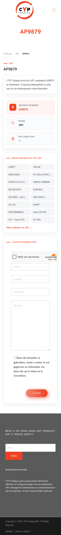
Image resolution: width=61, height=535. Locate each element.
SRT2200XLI (39, 197)
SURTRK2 (38, 189)
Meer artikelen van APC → (19, 227)
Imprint (9, 531)
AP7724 (11, 205)
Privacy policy (23, 531)
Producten (7, 54)
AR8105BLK (14, 174)
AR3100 (36, 167)
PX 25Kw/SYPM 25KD (43, 174)
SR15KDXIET (14, 189)
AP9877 (11, 167)
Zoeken (14, 456)
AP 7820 (37, 220)
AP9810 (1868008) (41, 182)
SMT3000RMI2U (16, 212)
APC (17, 54)
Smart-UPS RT (39, 212)
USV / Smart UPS (16, 220)
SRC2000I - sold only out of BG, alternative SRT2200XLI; (19, 197)
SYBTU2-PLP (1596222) (19, 182)
